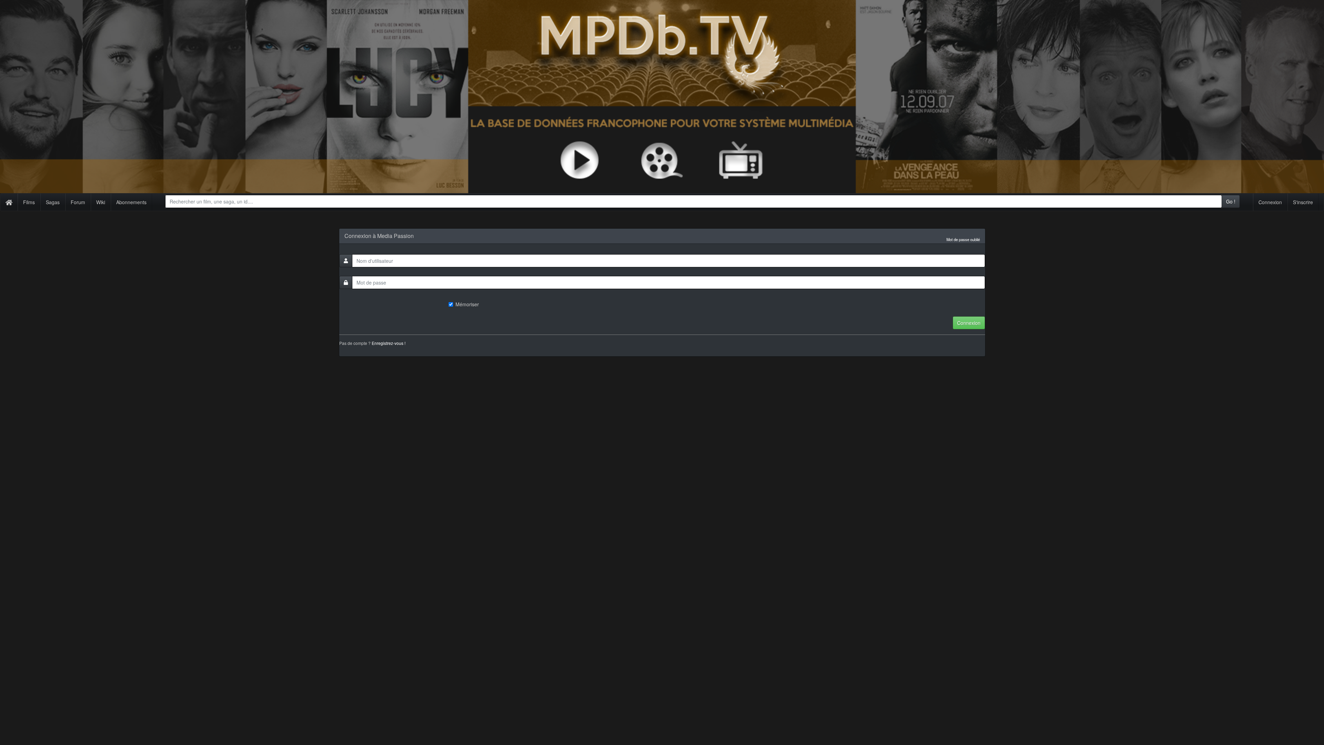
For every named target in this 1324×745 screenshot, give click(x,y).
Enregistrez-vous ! (388, 343)
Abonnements (131, 202)
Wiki (100, 202)
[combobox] (693, 201)
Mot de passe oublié (963, 239)
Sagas (53, 202)
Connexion (1270, 202)
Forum (78, 202)
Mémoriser (467, 304)
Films (29, 202)
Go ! (1230, 201)
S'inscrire (1303, 202)
